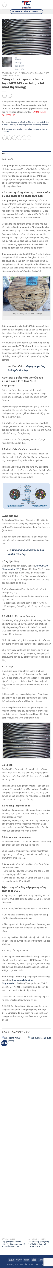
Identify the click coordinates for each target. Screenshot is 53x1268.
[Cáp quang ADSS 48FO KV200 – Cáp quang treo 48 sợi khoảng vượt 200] (13, 1136)
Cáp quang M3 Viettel (36, 122)
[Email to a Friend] (19, 138)
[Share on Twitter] (14, 138)
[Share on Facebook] (9, 138)
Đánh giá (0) (7, 159)
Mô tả (5, 154)
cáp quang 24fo (12, 129)
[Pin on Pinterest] (24, 138)
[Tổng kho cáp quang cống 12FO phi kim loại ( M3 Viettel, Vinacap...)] (40, 1136)
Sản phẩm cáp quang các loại (29, 73)
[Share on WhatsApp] (4, 138)
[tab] (26, 154)
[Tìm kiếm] (50, 4)
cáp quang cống (25, 129)
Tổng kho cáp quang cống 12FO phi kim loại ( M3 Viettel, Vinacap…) (38, 1243)
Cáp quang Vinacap (40, 125)
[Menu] (4, 5)
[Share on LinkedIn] (29, 138)
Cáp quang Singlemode (22, 125)
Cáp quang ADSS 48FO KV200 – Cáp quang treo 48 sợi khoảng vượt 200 (13, 1243)
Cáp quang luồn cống (19, 122)
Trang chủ (7, 73)
